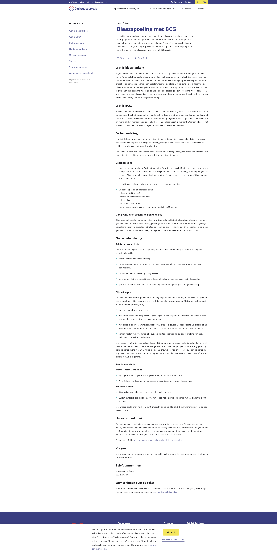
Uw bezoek (186, 8)
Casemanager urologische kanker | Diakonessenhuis (158, 440)
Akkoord (171, 532)
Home (119, 23)
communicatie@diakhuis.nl (165, 492)
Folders (125, 23)
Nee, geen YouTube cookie (173, 539)
